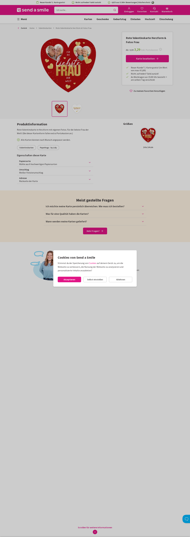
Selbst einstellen (95, 279)
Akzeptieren (69, 279)
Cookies (92, 263)
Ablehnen (120, 279)
